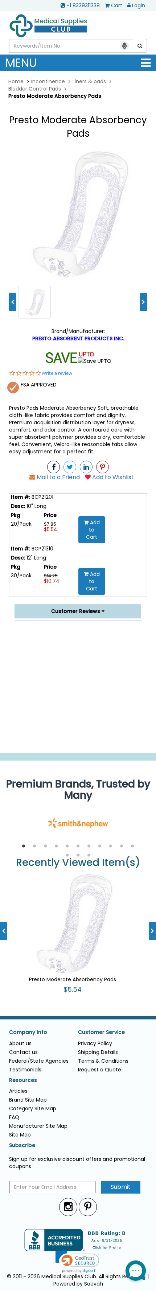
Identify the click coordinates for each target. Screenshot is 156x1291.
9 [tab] (110, 846)
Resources (23, 1080)
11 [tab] (132, 846)
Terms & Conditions (103, 1061)
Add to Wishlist (112, 477)
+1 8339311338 (83, 5)
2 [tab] (34, 846)
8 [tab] (99, 846)
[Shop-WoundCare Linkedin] (86, 467)
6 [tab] (78, 846)
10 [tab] (121, 846)
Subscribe (22, 1145)
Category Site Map (32, 1108)
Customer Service (101, 1032)
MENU (21, 63)
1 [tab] (23, 846)
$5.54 (50, 529)
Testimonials (25, 1069)
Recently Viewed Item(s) (78, 863)
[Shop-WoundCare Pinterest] (102, 467)
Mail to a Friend (57, 477)
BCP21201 (41, 497)
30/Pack (21, 575)
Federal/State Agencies (39, 1061)
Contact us (23, 1052)
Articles (18, 1091)
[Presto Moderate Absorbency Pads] (78, 213)
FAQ (14, 1117)
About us (20, 1043)
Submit (121, 1187)
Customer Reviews (76, 611)
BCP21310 (41, 548)
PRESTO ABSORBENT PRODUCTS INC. (78, 338)
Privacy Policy (95, 1043)
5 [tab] (67, 846)
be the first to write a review (78, 744)
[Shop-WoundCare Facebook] (53, 467)
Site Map (20, 1134)
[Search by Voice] (124, 45)
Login (138, 5)
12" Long (35, 557)
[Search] (140, 46)
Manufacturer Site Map (38, 1126)
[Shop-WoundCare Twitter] (69, 467)
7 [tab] (89, 846)
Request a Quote (99, 1069)
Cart (116, 5)
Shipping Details (98, 1052)
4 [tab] (56, 846)
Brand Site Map (28, 1099)
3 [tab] (45, 846)
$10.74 (51, 581)
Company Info (28, 1032)
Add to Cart (93, 530)
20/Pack (21, 524)
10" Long (35, 506)
